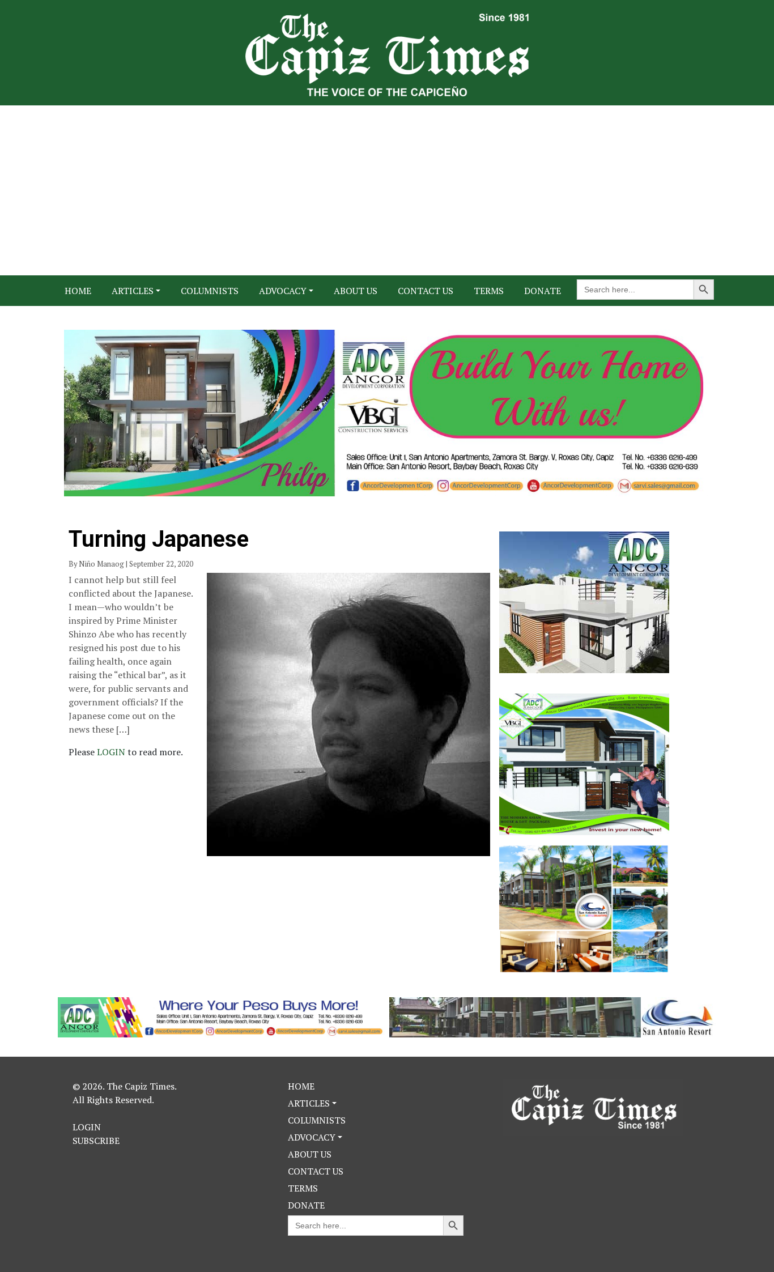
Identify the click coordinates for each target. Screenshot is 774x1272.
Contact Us (425, 290)
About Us (355, 290)
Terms (489, 290)
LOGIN (112, 752)
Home (78, 290)
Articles (133, 290)
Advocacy (283, 290)
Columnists (210, 290)
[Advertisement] (387, 190)
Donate (542, 290)
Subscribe (96, 1140)
